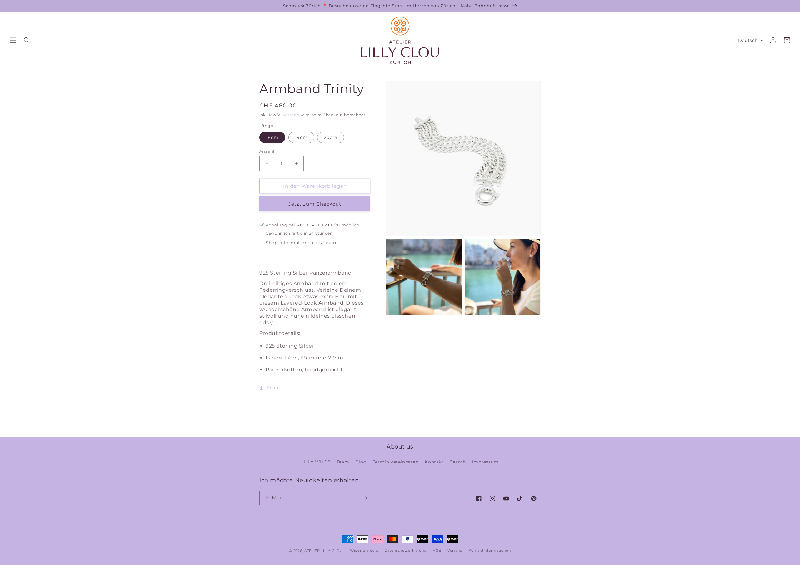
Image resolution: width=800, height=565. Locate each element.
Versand (291, 114)
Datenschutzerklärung (406, 550)
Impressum (485, 462)
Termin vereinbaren (396, 462)
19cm (301, 137)
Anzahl (266, 151)
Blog (361, 462)
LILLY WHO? (315, 462)
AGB (437, 550)
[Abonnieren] (365, 498)
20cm (331, 137)
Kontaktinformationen (490, 550)
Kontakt (434, 462)
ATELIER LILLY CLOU (323, 550)
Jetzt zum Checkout (314, 204)
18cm (272, 137)
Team (343, 462)
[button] (13, 40)
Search (458, 462)
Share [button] (273, 387)
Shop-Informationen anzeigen (301, 242)
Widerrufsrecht (364, 550)
